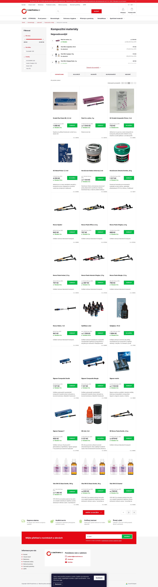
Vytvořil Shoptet (132, 583)
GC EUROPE (30, 60)
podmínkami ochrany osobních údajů (112, 540)
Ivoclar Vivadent (31, 63)
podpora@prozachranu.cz (75, 556)
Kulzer (29, 66)
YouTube (70, 562)
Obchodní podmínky (75, 4)
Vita (28, 68)
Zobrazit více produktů (93, 67)
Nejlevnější (76, 74)
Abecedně (127, 74)
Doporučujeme (59, 74)
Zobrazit (72, 125)
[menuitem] (24, 18)
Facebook (70, 559)
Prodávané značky (51, 4)
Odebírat (127, 536)
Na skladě (30, 51)
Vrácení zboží (31, 4)
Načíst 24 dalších (92, 512)
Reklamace (40, 4)
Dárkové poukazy (62, 4)
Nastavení (58, 584)
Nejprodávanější (110, 74)
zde (61, 580)
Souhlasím (99, 578)
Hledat (96, 11)
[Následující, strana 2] (128, 512)
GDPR (84, 4)
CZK (132, 4)
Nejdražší (93, 74)
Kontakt (24, 4)
